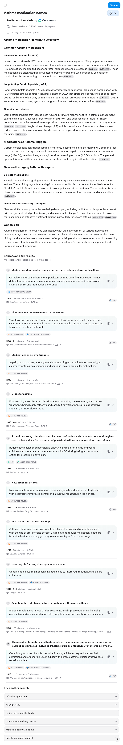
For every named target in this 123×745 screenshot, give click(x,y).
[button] (114, 5)
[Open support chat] (117, 739)
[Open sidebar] (5, 5)
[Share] (113, 13)
